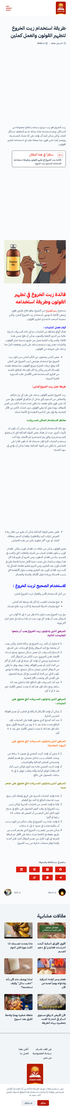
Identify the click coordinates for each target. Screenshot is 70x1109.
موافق (43, 1102)
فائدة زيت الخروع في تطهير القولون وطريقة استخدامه (37, 160)
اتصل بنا (24, 1054)
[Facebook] (60, 869)
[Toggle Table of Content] (58, 155)
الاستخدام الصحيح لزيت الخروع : (47, 163)
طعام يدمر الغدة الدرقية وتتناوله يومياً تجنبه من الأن (53, 983)
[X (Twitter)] (47, 869)
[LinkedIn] (21, 869)
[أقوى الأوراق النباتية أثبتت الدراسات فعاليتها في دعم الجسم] (51, 930)
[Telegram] (60, 877)
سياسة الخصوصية (42, 1054)
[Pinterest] (34, 869)
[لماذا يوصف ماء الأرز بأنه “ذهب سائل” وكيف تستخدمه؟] (18, 966)
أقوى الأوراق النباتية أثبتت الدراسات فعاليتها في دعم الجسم (51, 947)
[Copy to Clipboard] (34, 877)
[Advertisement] (35, 86)
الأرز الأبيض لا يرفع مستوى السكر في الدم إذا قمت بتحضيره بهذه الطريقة (51, 1019)
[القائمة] (9, 8)
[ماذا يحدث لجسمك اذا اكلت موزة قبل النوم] (18, 930)
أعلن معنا (24, 1049)
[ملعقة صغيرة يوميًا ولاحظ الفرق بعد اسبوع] (18, 1002)
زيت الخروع (51, 310)
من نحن (47, 1058)
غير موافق (28, 1102)
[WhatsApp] (47, 877)
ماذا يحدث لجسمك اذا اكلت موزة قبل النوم (20, 946)
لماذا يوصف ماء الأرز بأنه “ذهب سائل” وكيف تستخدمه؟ (19, 983)
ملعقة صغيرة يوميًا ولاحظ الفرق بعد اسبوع (19, 1017)
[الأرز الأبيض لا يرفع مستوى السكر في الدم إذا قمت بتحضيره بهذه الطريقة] (51, 1002)
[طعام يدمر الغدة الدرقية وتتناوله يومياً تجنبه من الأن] (51, 966)
